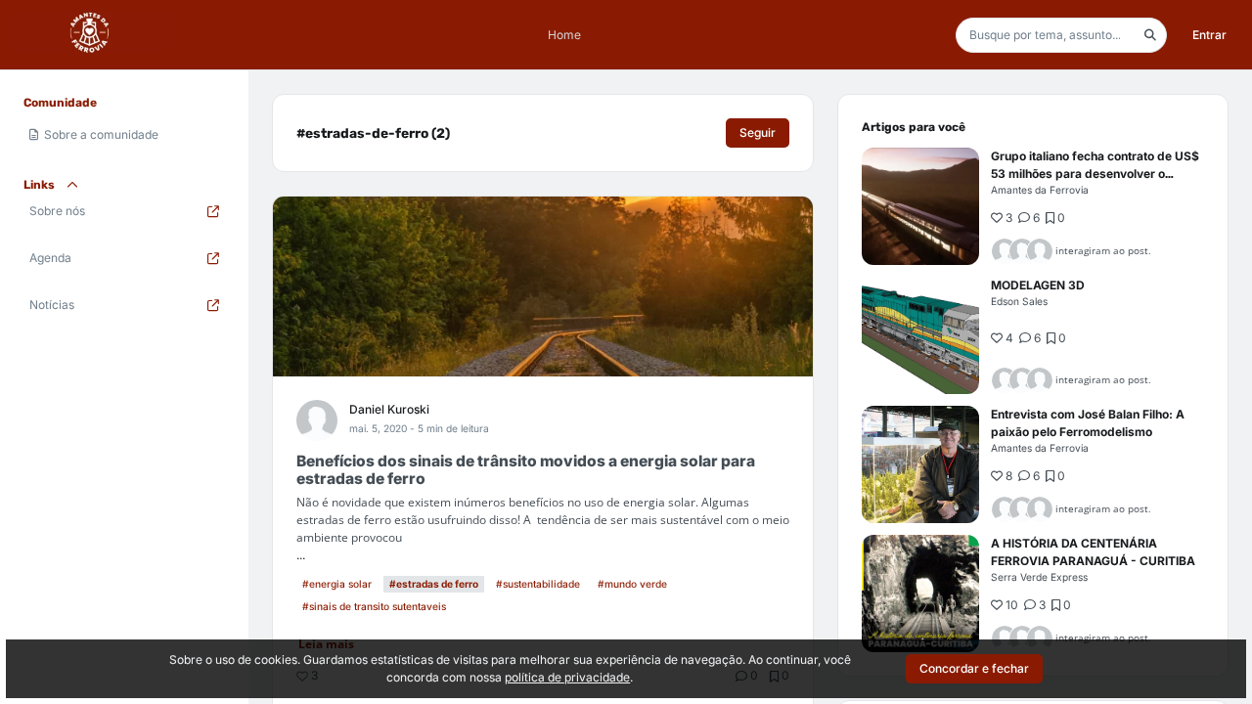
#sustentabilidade (538, 584)
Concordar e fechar (974, 668)
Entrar (1209, 34)
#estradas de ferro (433, 584)
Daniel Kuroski (389, 409)
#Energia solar (337, 584)
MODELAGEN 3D (1038, 285)
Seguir (757, 132)
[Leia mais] (920, 206)
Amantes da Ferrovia (1040, 190)
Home (564, 34)
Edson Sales (1019, 301)
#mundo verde (632, 584)
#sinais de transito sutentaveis (374, 606)
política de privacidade (567, 677)
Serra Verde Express (1039, 577)
